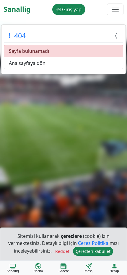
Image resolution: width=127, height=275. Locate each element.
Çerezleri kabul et (93, 251)
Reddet (62, 251)
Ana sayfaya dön (27, 63)
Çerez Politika (93, 243)
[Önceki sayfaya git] (117, 35)
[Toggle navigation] (115, 9)
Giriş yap (71, 9)
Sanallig (17, 9)
